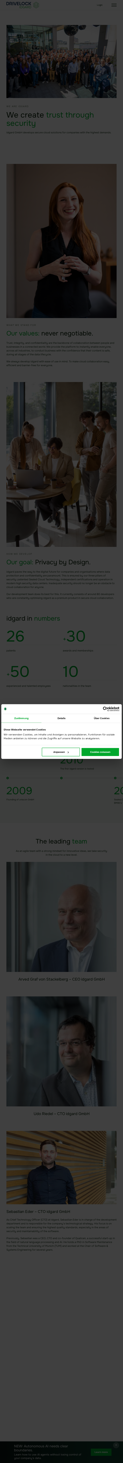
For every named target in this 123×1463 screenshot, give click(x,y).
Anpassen (59, 752)
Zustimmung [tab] (21, 718)
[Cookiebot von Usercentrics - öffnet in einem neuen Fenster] (105, 708)
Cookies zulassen (100, 752)
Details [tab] (61, 718)
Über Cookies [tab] (102, 718)
